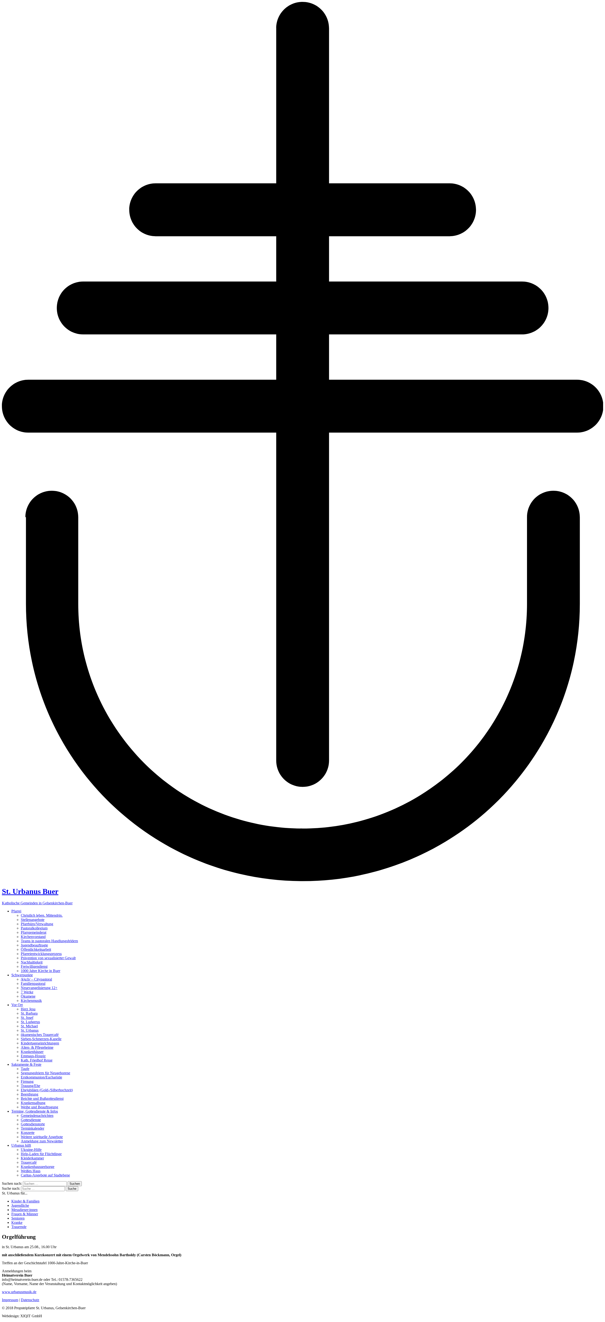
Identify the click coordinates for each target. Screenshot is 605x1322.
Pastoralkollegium (34, 928)
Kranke (16, 1222)
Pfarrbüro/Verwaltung (37, 924)
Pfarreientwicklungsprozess (41, 954)
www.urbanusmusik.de (19, 1292)
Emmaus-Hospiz (33, 1056)
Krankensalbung (33, 1103)
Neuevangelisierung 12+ (39, 988)
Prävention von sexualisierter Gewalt (48, 958)
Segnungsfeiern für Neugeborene (45, 1073)
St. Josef (27, 1018)
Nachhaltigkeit (32, 962)
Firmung (27, 1081)
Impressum (10, 1300)
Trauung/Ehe (30, 1086)
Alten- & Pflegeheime (37, 1047)
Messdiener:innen (24, 1210)
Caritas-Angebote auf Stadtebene (45, 1175)
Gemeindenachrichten (37, 1116)
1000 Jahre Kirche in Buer (40, 971)
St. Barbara (29, 1013)
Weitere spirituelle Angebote (42, 1137)
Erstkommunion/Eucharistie (41, 1077)
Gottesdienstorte (33, 1124)
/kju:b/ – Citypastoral (36, 979)
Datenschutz (30, 1300)
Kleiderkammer (32, 1158)
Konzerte (28, 1133)
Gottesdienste (31, 1120)
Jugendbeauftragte (34, 945)
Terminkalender (32, 1128)
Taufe (25, 1069)
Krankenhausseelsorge (37, 1167)
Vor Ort (17, 1005)
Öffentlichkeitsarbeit (36, 949)
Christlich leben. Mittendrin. (42, 915)
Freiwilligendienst (34, 966)
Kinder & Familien (25, 1201)
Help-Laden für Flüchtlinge (41, 1154)
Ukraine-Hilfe (31, 1150)
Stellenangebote (32, 920)
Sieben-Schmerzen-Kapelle (41, 1039)
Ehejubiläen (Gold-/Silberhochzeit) (47, 1090)
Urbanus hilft (21, 1145)
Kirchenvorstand (33, 937)
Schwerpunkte (22, 975)
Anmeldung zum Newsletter (42, 1141)
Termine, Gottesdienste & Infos (34, 1111)
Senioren (18, 1218)
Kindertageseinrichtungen (40, 1043)
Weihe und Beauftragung (39, 1107)
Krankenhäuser (32, 1052)
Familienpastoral (33, 984)
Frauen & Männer (24, 1214)
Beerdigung (29, 1094)
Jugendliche (20, 1205)
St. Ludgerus (30, 1022)
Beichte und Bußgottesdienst (42, 1099)
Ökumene (28, 996)
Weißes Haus (30, 1171)
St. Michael (29, 1026)
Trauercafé (29, 1162)
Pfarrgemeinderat (33, 932)
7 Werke (27, 992)
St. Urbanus (30, 1030)
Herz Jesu (28, 1009)
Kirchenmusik (31, 1001)
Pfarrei (16, 911)
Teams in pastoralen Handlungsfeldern (49, 941)
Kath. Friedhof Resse (36, 1060)
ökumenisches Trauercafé (40, 1035)
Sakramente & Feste (26, 1064)
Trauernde (18, 1227)
